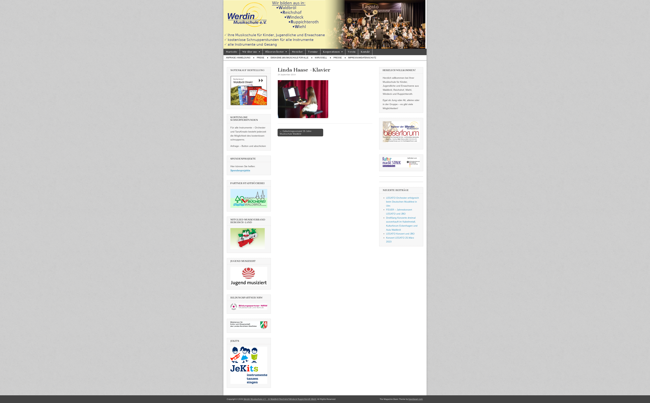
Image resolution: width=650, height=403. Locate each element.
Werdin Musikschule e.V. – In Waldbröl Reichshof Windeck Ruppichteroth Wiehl (280, 399)
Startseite (231, 51)
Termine (313, 51)
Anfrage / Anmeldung (238, 58)
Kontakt (365, 51)
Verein (351, 51)
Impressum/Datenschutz (362, 58)
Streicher (297, 51)
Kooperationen (331, 51)
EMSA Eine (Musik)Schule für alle (289, 58)
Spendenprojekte (240, 170)
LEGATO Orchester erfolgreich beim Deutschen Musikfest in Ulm (402, 201)
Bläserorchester (274, 51)
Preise (260, 58)
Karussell (321, 58)
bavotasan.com (416, 399)
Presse (337, 58)
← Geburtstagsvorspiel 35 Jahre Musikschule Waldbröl (295, 132)
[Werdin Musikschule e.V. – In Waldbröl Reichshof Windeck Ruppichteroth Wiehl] (325, 24)
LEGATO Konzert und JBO (400, 233)
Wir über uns (249, 51)
